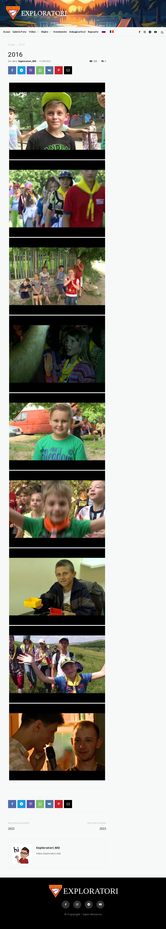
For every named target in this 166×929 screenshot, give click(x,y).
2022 (11, 829)
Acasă (11, 44)
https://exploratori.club (48, 853)
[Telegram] (150, 32)
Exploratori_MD (27, 61)
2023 (103, 829)
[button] (162, 32)
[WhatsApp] (40, 70)
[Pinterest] (59, 70)
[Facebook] (139, 32)
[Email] (68, 70)
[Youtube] (155, 32)
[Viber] (31, 70)
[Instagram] (144, 32)
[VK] (49, 70)
